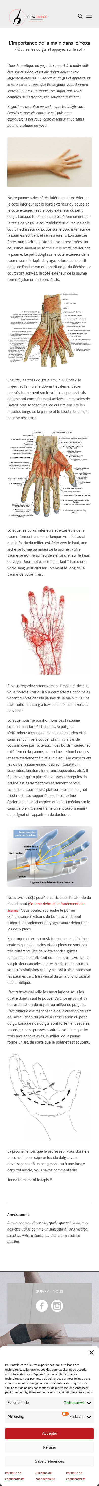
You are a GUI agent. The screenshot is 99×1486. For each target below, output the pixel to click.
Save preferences (49, 1461)
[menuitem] (78, 17)
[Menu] (89, 17)
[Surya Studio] (41, 17)
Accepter (49, 1433)
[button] (91, 1352)
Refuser (49, 1447)
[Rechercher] (78, 17)
